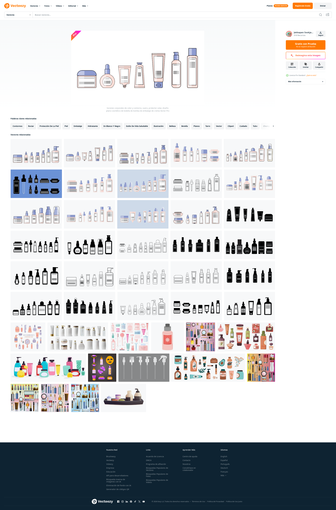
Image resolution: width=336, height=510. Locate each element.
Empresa (110, 468)
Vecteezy (110, 460)
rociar (31, 126)
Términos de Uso (198, 501)
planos (197, 126)
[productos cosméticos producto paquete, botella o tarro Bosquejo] (78, 336)
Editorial (72, 6)
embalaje (78, 126)
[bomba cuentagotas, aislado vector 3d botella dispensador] (143, 368)
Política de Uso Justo (234, 501)
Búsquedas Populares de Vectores (157, 469)
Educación (110, 471)
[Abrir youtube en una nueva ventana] (144, 501)
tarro (207, 126)
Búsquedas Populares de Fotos (157, 475)
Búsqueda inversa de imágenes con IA (115, 480)
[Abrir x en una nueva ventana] (139, 501)
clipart (231, 126)
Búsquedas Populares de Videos (157, 481)
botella (184, 126)
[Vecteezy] (15, 5)
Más (84, 6)
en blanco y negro (112, 126)
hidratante (93, 126)
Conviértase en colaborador (189, 469)
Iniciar (323, 5)
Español (224, 460)
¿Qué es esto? (311, 75)
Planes (270, 5)
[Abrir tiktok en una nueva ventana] (135, 501)
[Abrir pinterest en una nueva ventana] (131, 501)
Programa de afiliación (156, 464)
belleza (172, 126)
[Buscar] (320, 14)
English (224, 456)
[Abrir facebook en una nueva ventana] (118, 501)
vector (219, 126)
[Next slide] (271, 126)
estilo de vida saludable (137, 126)
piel (66, 126)
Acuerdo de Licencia (155, 456)
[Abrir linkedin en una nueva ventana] (127, 501)
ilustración (158, 126)
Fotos (47, 6)
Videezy (109, 464)
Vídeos (59, 6)
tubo (255, 126)
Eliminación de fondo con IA (118, 485)
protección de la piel (49, 126)
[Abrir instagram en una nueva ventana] (122, 501)
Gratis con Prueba (305, 45)
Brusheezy (111, 456)
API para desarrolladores (117, 475)
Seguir (320, 35)
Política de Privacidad (215, 501)
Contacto (186, 460)
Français (224, 471)
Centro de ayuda (190, 456)
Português (225, 464)
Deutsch (224, 468)
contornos (17, 126)
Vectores (34, 6)
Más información (294, 81)
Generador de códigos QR (117, 489)
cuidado (243, 126)
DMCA (148, 460)
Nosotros (187, 464)
